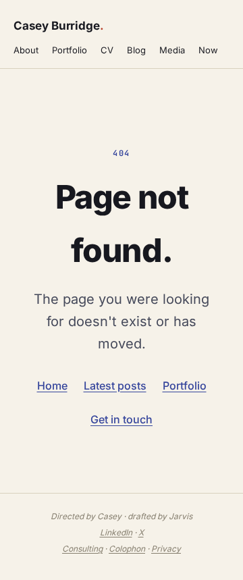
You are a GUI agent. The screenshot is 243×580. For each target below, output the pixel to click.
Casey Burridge (58, 25)
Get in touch (121, 419)
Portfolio (69, 50)
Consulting (82, 549)
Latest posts (115, 385)
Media (172, 50)
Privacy (166, 549)
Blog (136, 50)
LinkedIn (116, 532)
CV (107, 50)
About (26, 50)
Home (52, 385)
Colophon (127, 549)
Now (208, 50)
